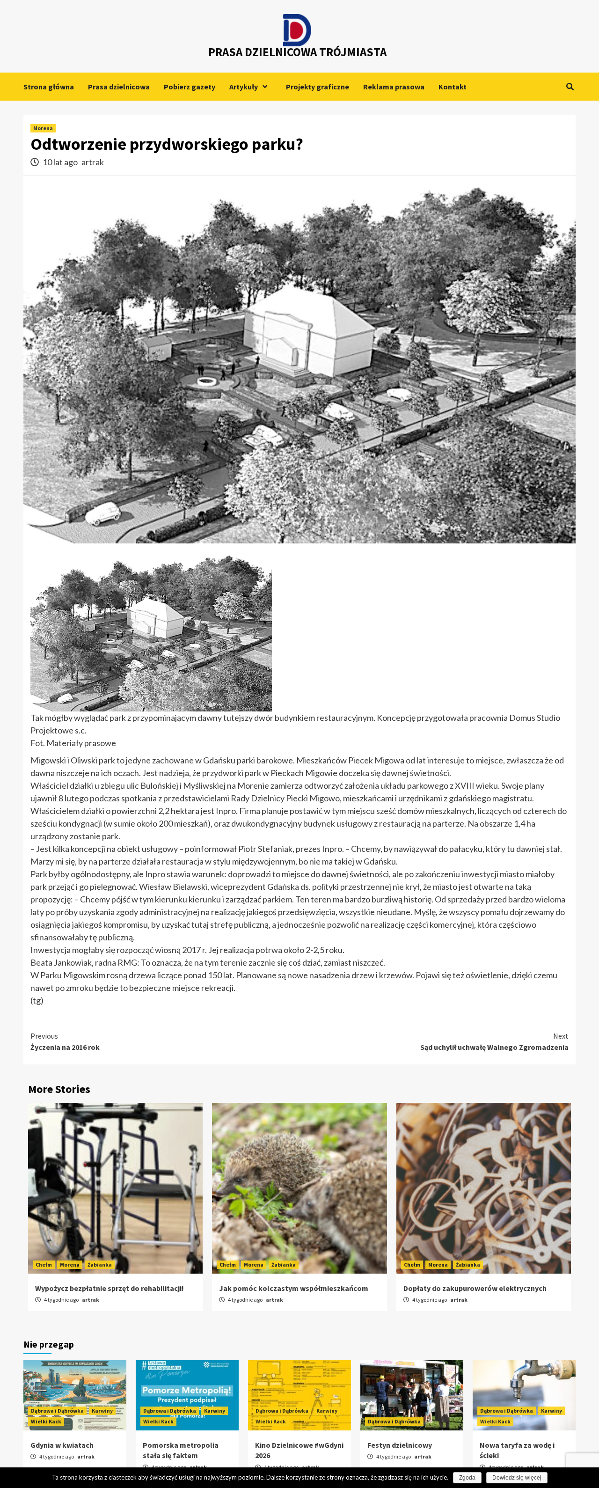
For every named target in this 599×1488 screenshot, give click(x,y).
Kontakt (452, 86)
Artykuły (243, 86)
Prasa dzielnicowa (119, 86)
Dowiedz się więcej (516, 1477)
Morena (43, 128)
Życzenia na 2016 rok (65, 1041)
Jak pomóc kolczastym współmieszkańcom (293, 1288)
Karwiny (102, 1410)
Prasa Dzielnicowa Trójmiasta (297, 51)
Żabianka (100, 1264)
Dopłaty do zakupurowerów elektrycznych (475, 1288)
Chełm (44, 1264)
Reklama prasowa (393, 86)
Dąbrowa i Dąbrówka (57, 1410)
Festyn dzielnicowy (399, 1445)
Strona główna (48, 86)
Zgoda (467, 1477)
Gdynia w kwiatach (62, 1445)
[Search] (570, 86)
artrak (92, 162)
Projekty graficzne (317, 86)
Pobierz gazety (189, 86)
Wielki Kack (46, 1421)
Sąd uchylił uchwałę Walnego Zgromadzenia (494, 1041)
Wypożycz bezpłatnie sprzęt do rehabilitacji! (109, 1288)
